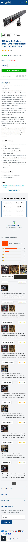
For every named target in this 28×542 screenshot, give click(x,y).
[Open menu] (2, 2)
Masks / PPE (20, 215)
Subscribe (7, 522)
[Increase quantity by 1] (16, 65)
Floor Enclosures (7, 206)
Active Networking (8, 202)
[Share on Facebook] (17, 76)
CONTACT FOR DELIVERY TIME (14, 70)
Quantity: (4, 65)
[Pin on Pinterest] (20, 76)
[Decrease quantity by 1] (9, 65)
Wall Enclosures (20, 206)
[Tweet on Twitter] (23, 76)
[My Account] (22, 2)
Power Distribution (8, 211)
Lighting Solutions (20, 211)
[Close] (10, 539)
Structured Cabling (20, 202)
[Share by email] (25, 76)
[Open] (3, 538)
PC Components (7, 215)
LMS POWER (4, 55)
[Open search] (19, 2)
